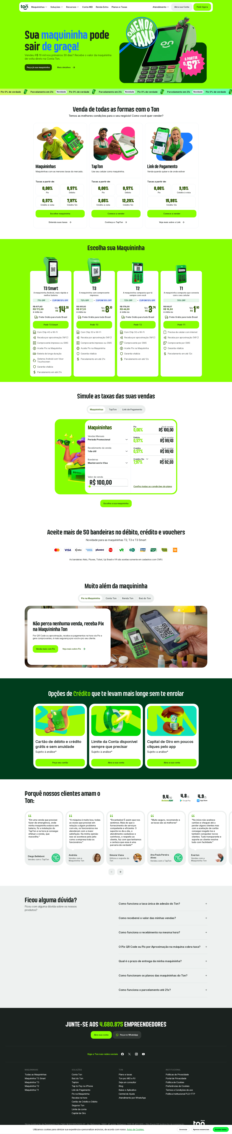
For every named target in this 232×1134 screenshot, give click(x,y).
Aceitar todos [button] (220, 1129)
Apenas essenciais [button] (201, 1129)
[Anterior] (111, 872)
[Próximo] (120, 872)
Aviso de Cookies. (135, 1129)
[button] (199, 1124)
